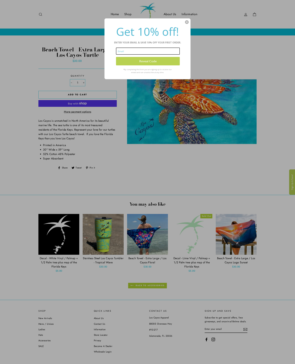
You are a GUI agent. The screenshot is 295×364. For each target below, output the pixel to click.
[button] (187, 22)
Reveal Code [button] (148, 61)
